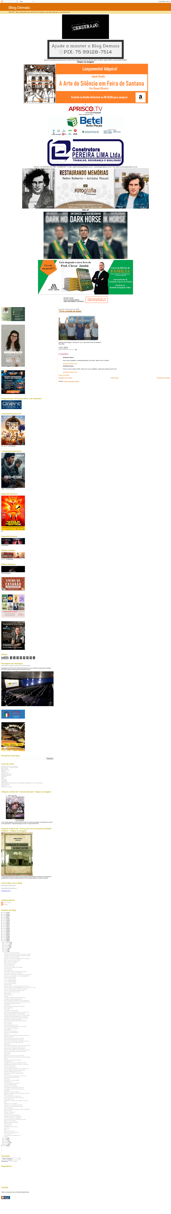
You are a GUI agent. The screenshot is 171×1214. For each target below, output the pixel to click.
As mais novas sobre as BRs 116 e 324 (13, 1042)
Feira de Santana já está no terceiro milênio (14, 1070)
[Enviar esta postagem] (75, 349)
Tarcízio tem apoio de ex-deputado (12, 1117)
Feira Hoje (4, 776)
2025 (4, 914)
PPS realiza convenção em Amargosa (13, 973)
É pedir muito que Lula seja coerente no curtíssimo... (16, 1064)
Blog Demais (19, 7)
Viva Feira (4, 785)
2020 (4, 922)
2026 (4, 912)
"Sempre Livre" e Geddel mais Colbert (13, 1105)
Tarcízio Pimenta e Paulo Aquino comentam (14, 1006)
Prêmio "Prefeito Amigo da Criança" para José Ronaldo (17, 1045)
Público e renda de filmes (10, 1120)
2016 (4, 928)
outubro (6, 945)
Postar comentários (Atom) (71, 381)
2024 (4, 915)
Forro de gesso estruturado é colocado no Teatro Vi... (17, 1041)
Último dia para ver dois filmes (11, 1122)
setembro (6, 946)
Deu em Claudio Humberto (10, 1067)
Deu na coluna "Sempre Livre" (11, 1025)
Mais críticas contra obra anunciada (12, 1060)
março (6, 1141)
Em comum (6, 1074)
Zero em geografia (8, 1107)
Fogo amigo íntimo (8, 970)
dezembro (6, 942)
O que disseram (8, 984)
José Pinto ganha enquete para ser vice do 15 (15, 1076)
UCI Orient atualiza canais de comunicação (15, 665)
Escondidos (7, 1090)
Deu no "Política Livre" (9, 964)
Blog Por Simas (5, 770)
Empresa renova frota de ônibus (11, 952)
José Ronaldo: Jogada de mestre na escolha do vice (16, 1012)
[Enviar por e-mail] (59, 348)
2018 (4, 925)
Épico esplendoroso (8, 1007)
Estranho (6, 996)
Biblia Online (4, 768)
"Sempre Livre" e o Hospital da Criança (13, 1106)
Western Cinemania (6, 786)
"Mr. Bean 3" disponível (9, 1112)
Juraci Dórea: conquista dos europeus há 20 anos (16, 1100)
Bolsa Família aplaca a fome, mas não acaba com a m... (17, 1002)
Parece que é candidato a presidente (13, 1019)
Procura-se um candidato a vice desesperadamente (16, 976)
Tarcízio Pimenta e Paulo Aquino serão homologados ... (17, 1000)
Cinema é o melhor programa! (11, 1032)
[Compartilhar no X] (63, 348)
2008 (4, 941)
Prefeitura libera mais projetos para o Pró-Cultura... (16, 1016)
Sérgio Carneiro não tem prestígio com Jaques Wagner (17, 1057)
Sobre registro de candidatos (11, 961)
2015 (4, 930)
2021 (4, 920)
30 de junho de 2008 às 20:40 (70, 372)
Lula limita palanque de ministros (11, 1083)
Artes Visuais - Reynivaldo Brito (9, 767)
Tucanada (6, 1033)
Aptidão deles (7, 1044)
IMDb (2, 777)
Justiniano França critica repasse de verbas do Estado (17, 955)
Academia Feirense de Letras (9, 766)
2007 (4, 1145)
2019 (4, 923)
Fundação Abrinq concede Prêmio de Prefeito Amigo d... (17, 1015)
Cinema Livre (5, 772)
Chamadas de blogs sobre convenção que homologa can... (18, 974)
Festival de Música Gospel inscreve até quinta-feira (16, 1068)
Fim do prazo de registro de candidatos (13, 967)
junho (5, 951)
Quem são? (7, 1128)
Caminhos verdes (8, 1113)
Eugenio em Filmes (6, 774)
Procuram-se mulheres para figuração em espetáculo (17, 958)
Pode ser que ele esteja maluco (11, 1077)
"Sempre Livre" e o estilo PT (10, 1103)
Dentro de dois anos (9, 1099)
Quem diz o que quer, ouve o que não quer (14, 1055)
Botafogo (3, 771)
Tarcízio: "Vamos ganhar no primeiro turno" (14, 990)
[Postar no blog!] (61, 348)
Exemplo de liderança (9, 965)
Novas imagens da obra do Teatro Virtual (14, 1038)
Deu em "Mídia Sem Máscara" (11, 1028)
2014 (4, 931)
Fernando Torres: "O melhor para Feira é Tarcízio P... (17, 986)
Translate (14, 1161)
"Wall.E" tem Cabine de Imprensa (12, 1091)
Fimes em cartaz (8, 1110)
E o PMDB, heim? (8, 1061)
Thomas (5, 904)
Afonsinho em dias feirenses (11, 1086)
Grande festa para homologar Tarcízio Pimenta (15, 1020)
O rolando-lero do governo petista (12, 1003)
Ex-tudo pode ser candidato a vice (12, 1135)
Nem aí (5, 1129)
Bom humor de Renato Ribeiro (11, 1010)
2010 (4, 937)
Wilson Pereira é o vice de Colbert (12, 960)
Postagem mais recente (65, 378)
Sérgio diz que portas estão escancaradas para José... (17, 1093)
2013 (4, 933)
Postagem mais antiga (163, 378)
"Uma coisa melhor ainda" (10, 1084)
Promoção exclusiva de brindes (11, 957)
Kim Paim (3, 779)
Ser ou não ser (7, 1125)
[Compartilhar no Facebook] (65, 348)
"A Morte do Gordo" (8, 1036)
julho (5, 949)
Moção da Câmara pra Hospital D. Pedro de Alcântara (17, 1109)
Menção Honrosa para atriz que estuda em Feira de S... (17, 1049)
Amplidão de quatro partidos (10, 1126)
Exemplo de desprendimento (11, 1031)
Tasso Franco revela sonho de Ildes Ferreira (14, 1047)
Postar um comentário (64, 375)
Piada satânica (7, 1081)
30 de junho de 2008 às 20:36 (70, 363)
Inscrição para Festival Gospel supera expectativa (16, 1018)
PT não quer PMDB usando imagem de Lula (14, 997)
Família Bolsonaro (6, 775)
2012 (4, 934)
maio (5, 1138)
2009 (4, 939)
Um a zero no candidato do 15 (11, 1132)
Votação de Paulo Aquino (10, 977)
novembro (6, 944)
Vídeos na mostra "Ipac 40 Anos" (12, 991)
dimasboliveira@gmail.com (9, 888)
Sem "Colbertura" (8, 1023)
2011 (4, 936)
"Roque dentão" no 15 (9, 1131)
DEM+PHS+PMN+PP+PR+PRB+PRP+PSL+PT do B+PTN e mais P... (20, 987)
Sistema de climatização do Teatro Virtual (14, 1039)
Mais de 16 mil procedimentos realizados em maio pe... (17, 1035)
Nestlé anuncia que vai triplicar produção (13, 1097)
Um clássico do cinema (9, 1065)
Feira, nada (6, 1009)
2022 (4, 919)
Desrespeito (7, 1078)
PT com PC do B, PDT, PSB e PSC (12, 1096)
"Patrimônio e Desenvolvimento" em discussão (15, 1026)
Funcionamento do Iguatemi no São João (14, 1087)
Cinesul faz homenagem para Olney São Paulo (15, 1051)
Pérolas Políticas (8, 968)
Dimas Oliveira (7, 902)
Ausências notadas (8, 1094)
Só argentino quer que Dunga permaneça (14, 1089)
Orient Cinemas (5, 784)
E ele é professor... (8, 1133)
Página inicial (114, 378)
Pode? (5, 1102)
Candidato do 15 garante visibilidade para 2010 (15, 1062)
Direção (6, 1058)
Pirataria (6, 1136)
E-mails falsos (7, 1052)
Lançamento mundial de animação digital (13, 1073)
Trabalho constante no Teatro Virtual (12, 1116)
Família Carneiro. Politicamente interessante (14, 1048)
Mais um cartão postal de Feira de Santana (14, 1013)
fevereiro (6, 1142)
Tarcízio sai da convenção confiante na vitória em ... (16, 989)
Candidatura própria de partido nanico (13, 999)
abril (5, 1139)
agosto (6, 948)
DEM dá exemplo (8, 1123)
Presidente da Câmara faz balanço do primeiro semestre (17, 954)
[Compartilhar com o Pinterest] (67, 348)
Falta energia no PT (8, 994)
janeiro (6, 1144)
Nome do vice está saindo (10, 962)
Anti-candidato (7, 1029)
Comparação (7, 1004)
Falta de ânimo (7, 993)
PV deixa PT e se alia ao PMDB (11, 1080)
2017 (4, 926)
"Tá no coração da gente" (70, 311)
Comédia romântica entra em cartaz (12, 1071)
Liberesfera (4, 781)
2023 (4, 917)
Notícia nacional (8, 1022)
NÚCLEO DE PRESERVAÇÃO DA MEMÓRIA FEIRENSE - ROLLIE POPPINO (21, 783)
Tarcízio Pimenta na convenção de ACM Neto (15, 1119)
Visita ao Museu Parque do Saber (12, 1115)
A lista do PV (7, 1054)
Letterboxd (4, 780)
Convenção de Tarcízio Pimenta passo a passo (15, 971)
